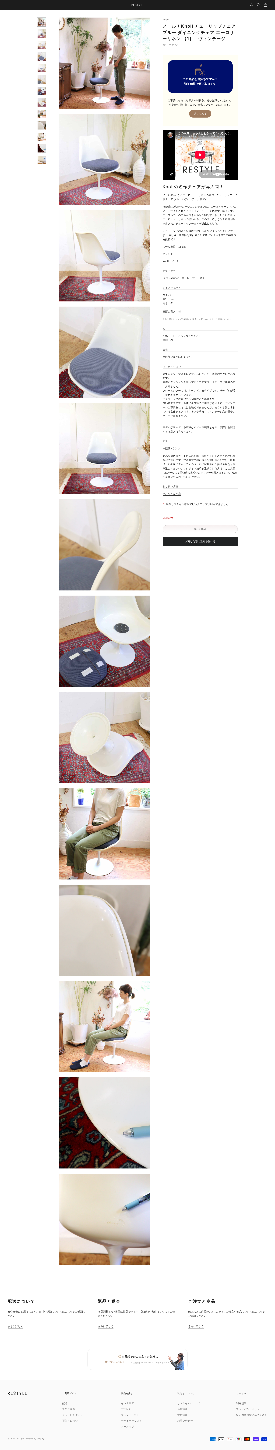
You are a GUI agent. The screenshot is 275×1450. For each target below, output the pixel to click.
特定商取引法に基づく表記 (251, 1415)
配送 (64, 1403)
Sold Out (200, 529)
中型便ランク (171, 448)
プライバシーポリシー (249, 1409)
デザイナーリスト (131, 1421)
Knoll (166, 19)
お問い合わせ (205, 319)
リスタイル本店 (172, 494)
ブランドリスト (130, 1415)
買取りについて (71, 1421)
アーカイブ (127, 1426)
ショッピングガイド (74, 1415)
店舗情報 (182, 1409)
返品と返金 (68, 1409)
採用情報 (182, 1415)
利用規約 (241, 1403)
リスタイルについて (189, 1403)
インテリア (127, 1403)
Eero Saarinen (184, 278)
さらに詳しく (15, 1326)
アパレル (126, 1409)
